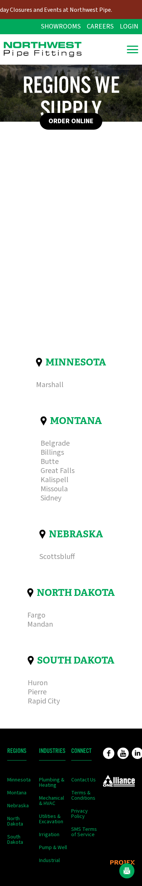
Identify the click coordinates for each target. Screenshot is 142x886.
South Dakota (75, 660)
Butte (50, 461)
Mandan (40, 624)
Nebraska (76, 534)
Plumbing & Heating (51, 782)
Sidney (51, 498)
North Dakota (76, 592)
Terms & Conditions (83, 795)
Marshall (50, 384)
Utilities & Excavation (51, 819)
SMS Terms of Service (84, 832)
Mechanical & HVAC (51, 800)
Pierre (37, 692)
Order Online (71, 121)
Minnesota (75, 362)
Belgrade (55, 443)
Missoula (54, 489)
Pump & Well (53, 847)
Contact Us (83, 780)
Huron (38, 683)
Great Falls (58, 470)
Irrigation (49, 834)
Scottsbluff (57, 556)
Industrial (49, 860)
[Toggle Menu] (132, 49)
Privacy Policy (79, 813)
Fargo (36, 615)
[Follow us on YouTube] (123, 753)
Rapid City (44, 701)
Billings (52, 452)
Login (129, 26)
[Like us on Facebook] (108, 753)
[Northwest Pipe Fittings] (42, 49)
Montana (76, 421)
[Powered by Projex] (122, 862)
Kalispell (55, 479)
